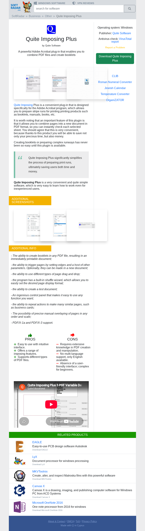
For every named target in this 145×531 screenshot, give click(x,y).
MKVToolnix (40, 471)
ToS (78, 521)
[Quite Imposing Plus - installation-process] (87, 225)
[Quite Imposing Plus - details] (60, 225)
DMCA (70, 521)
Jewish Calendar (115, 88)
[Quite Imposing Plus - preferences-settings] (34, 83)
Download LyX (38, 464)
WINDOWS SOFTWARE (51, 3)
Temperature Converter (115, 94)
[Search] (129, 8)
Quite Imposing (23, 104)
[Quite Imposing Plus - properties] (34, 225)
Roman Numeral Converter (115, 82)
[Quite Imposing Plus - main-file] (87, 83)
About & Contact (56, 521)
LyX (34, 456)
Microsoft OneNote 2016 (47, 502)
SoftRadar (18, 16)
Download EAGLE (40, 450)
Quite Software (121, 33)
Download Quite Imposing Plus (115, 58)
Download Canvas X (41, 497)
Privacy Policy (89, 521)
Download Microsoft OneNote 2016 (47, 510)
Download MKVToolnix (41, 479)
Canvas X (38, 486)
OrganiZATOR (115, 100)
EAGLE (37, 442)
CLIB (115, 76)
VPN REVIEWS (85, 3)
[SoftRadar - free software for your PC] (21, 6)
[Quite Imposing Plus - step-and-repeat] (60, 83)
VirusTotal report (121, 40)
